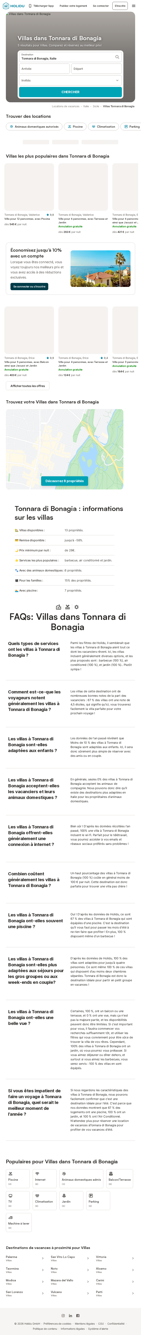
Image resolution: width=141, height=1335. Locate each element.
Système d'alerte (98, 1328)
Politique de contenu (45, 1328)
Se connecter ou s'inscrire (29, 286)
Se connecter (101, 5)
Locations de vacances (65, 106)
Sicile (96, 106)
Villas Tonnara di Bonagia (118, 106)
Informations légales (72, 1328)
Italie (86, 106)
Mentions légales (85, 1323)
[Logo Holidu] (14, 6)
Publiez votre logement (73, 5)
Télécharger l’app (43, 5)
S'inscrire (120, 5)
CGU (101, 1323)
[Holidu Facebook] (78, 1315)
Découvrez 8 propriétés (65, 481)
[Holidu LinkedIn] (70, 1315)
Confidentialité (115, 1323)
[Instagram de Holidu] (63, 1315)
